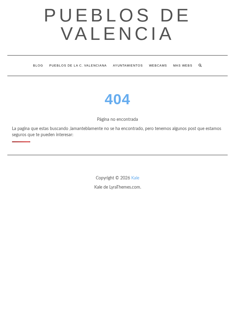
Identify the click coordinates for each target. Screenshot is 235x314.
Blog (38, 65)
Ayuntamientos (128, 65)
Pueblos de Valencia (118, 24)
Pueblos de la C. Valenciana (78, 65)
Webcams (158, 65)
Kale (135, 178)
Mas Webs (182, 65)
